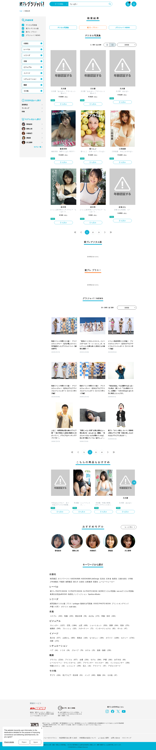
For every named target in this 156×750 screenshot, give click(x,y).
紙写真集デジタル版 (57, 604)
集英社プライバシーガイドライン (46, 738)
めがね (94, 616)
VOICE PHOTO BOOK (102, 604)
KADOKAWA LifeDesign (90, 579)
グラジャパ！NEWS (33, 35)
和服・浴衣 (109, 616)
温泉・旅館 (104, 650)
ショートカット (99, 625)
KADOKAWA (75, 579)
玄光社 (102, 579)
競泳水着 (81, 616)
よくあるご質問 (103, 738)
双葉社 (95, 582)
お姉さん (69, 638)
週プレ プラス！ (31, 32)
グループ (78, 650)
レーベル (27, 49)
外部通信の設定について (87, 738)
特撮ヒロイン (58, 666)
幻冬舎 (108, 579)
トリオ (65, 650)
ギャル (122, 628)
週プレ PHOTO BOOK (58, 591)
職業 (25, 85)
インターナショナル (105, 628)
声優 (108, 660)
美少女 (56, 638)
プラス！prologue (72, 604)
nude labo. (73, 607)
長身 (125, 625)
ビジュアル (28, 67)
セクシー (128, 638)
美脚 (114, 625)
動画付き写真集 (86, 604)
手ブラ (56, 675)
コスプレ (56, 616)
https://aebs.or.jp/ (47, 726)
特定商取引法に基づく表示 (68, 738)
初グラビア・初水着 (73, 675)
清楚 (55, 641)
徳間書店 (68, 582)
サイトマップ (126, 738)
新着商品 (25, 105)
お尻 (84, 625)
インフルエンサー (120, 663)
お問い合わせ (115, 738)
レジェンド (74, 666)
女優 (85, 660)
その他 (26, 91)
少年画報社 (54, 582)
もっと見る (129, 527)
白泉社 (81, 582)
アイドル (72, 660)
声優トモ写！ (55, 607)
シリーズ (27, 55)
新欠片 (75, 582)
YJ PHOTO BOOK (75, 591)
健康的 (56, 628)
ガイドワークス (64, 579)
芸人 (87, 666)
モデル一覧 (37, 147)
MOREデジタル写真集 (107, 591)
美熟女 (83, 638)
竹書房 (62, 582)
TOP (21, 11)
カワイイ (113, 638)
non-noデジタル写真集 (125, 591)
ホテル (90, 650)
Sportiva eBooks (94, 594)
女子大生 (120, 660)
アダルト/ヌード (114, 666)
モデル (96, 660)
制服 (69, 616)
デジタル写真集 (31, 25)
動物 (101, 675)
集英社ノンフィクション (77, 594)
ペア (54, 650)
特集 (23, 111)
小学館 (130, 579)
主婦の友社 (122, 579)
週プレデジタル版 (32, 28)
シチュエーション (30, 79)
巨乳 (72, 625)
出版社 (26, 43)
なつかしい (97, 638)
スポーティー (86, 628)
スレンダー (58, 625)
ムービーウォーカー (107, 582)
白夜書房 (88, 582)
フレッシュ (70, 628)
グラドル (57, 660)
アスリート (100, 666)
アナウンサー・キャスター (96, 663)
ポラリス (64, 607)
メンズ (90, 675)
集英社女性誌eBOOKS (58, 594)
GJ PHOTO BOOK (90, 591)
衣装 (25, 61)
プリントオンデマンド (120, 604)
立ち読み (63, 104)
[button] (134, 482)
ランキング (25, 108)
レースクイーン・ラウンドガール (66, 663)
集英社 (114, 579)
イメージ (27, 73)
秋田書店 (53, 579)
